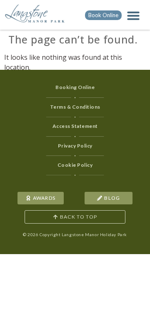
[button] (133, 15)
